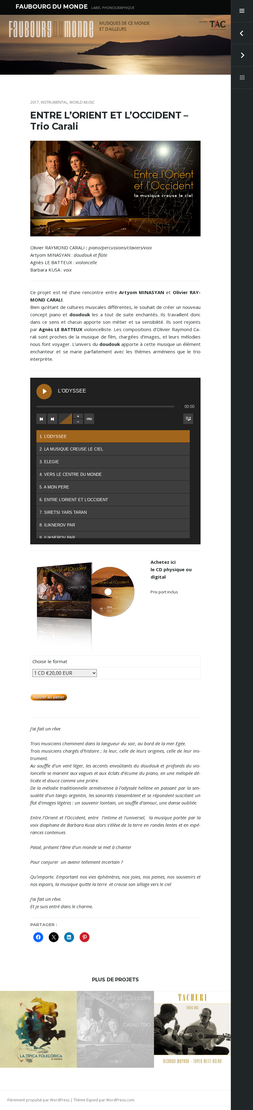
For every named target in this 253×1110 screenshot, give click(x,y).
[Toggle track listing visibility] (188, 419)
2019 (165, 1003)
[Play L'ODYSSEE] (44, 391)
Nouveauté (25, 1008)
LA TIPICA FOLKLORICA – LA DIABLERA (38, 1028)
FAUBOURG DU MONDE (51, 6)
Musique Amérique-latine (43, 1003)
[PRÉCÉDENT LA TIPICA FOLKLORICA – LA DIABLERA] (242, 33)
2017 (34, 102)
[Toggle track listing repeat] (89, 419)
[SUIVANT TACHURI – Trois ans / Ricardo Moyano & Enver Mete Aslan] (242, 55)
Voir (42, 1053)
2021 (12, 1003)
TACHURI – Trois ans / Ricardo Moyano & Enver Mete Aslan (192, 1028)
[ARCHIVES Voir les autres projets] (242, 78)
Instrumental (54, 102)
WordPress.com (120, 1100)
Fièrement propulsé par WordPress (38, 1100)
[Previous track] (41, 419)
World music (82, 102)
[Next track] (52, 419)
